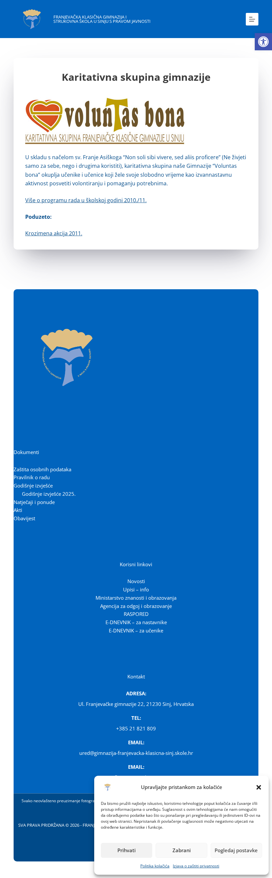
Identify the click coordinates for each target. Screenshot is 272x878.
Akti (18, 510)
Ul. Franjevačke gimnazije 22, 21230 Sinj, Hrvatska (136, 704)
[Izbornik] (252, 19)
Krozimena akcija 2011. (53, 233)
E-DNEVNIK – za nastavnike (136, 622)
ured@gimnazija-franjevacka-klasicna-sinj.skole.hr (136, 753)
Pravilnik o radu (32, 477)
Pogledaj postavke (236, 850)
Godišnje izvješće (33, 485)
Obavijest (24, 518)
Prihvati (126, 850)
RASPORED (136, 614)
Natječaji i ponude (34, 502)
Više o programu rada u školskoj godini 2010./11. (86, 200)
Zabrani (181, 850)
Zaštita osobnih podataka (42, 469)
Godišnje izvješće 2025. (49, 493)
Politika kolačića (155, 866)
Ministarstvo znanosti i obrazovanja (136, 597)
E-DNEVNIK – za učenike (136, 630)
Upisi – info (136, 589)
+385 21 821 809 (136, 728)
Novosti (136, 581)
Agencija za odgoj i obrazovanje (136, 606)
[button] (263, 41)
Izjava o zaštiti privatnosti (196, 866)
